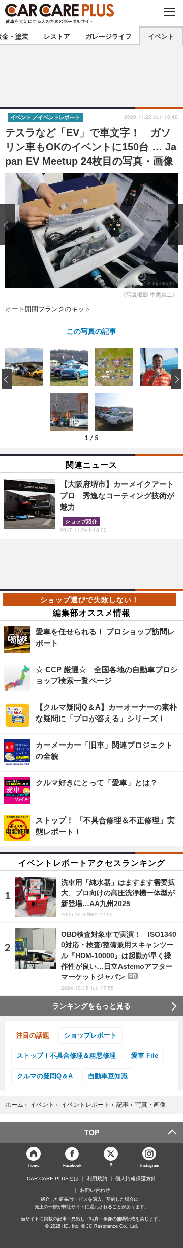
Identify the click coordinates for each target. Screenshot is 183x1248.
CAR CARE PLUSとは (53, 1178)
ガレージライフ (108, 36)
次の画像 (173, 224)
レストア (57, 36)
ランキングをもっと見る (91, 1006)
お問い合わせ (95, 1190)
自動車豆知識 (108, 1076)
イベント (161, 36)
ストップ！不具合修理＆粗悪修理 (66, 1055)
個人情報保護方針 (135, 1178)
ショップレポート (90, 1035)
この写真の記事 (91, 330)
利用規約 (97, 1178)
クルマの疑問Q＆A (45, 1076)
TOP (91, 1132)
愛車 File (144, 1055)
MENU (169, 11)
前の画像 (10, 224)
